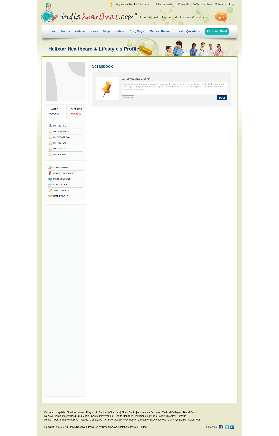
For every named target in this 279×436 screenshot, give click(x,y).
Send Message (61, 185)
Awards (84, 419)
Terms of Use (111, 419)
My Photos (59, 143)
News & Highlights (54, 416)
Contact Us (184, 4)
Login (232, 4)
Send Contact (61, 190)
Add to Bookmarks (64, 173)
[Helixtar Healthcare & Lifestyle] (65, 101)
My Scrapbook (61, 137)
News (94, 31)
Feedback (207, 4)
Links (183, 419)
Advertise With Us (165, 4)
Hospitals (60, 412)
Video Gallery (157, 416)
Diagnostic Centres (96, 412)
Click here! (144, 4)
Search (65, 31)
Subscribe (221, 4)
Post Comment (61, 179)
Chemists (114, 412)
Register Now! (217, 31)
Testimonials (141, 416)
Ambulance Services (148, 412)
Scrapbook (102, 66)
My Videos (59, 149)
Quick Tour (194, 419)
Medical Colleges (171, 412)
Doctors (48, 412)
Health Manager (124, 416)
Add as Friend (61, 167)
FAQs (196, 4)
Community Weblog (102, 416)
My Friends (59, 154)
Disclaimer (144, 419)
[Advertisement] (65, 300)
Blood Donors (191, 412)
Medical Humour (161, 31)
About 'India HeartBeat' (65, 419)
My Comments (61, 131)
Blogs (107, 31)
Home (52, 31)
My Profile (59, 126)
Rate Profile (60, 196)
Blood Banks (129, 412)
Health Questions (188, 31)
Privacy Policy (128, 419)
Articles (80, 31)
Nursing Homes (75, 412)
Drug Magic (137, 31)
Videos (120, 31)
